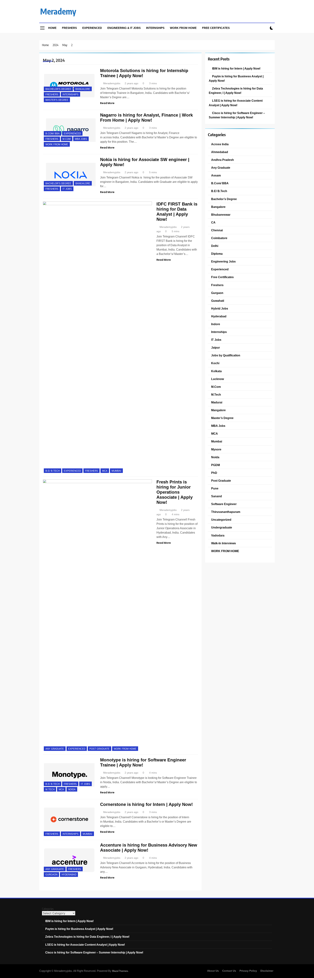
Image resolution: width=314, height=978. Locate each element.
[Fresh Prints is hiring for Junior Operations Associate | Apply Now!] (97, 615)
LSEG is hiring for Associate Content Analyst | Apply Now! (85, 944)
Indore (215, 324)
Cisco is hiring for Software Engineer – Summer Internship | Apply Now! (94, 952)
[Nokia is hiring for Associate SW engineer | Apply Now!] (69, 174)
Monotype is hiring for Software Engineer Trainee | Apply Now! (143, 762)
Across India (220, 144)
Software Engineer (224, 504)
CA (213, 222)
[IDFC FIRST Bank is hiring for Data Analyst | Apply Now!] (97, 338)
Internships (155, 27)
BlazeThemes (120, 970)
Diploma (217, 253)
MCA (104, 470)
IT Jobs (67, 189)
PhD (214, 472)
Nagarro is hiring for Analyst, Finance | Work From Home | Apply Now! (146, 118)
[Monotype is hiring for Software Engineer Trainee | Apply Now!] (69, 774)
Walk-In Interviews (223, 543)
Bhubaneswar (220, 214)
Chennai (217, 230)
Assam (216, 175)
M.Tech (50, 789)
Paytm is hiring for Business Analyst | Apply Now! (79, 928)
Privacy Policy (248, 970)
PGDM (215, 465)
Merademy (58, 11)
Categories (48, 909)
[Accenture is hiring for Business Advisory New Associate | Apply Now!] (69, 860)
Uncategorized (221, 519)
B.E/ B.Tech (52, 470)
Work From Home (183, 27)
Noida (72, 789)
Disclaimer (266, 970)
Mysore (216, 449)
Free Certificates (216, 27)
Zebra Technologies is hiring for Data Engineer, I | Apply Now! (87, 936)
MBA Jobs (81, 139)
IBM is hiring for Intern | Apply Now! (236, 68)
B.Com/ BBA (52, 133)
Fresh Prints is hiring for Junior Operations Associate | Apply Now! (174, 492)
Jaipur (215, 347)
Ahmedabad (219, 152)
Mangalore (218, 410)
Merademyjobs (111, 83)
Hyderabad (69, 874)
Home (52, 27)
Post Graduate (99, 748)
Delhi (214, 245)
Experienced (92, 27)
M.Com (67, 139)
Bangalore (82, 89)
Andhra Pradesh (222, 159)
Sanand (216, 496)
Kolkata (216, 371)
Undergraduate (221, 527)
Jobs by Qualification (225, 355)
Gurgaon (51, 874)
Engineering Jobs (223, 261)
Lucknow (217, 379)
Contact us (229, 970)
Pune (214, 488)
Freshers (69, 27)
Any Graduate (54, 748)
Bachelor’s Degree (58, 89)
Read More (107, 103)
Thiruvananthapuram (225, 511)
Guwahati (217, 300)
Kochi (215, 363)
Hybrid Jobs (219, 308)
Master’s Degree (56, 100)
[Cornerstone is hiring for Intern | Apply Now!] (69, 819)
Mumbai (116, 470)
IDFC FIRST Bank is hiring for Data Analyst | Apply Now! (176, 212)
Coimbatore (219, 238)
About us (213, 970)
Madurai (216, 402)
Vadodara (217, 535)
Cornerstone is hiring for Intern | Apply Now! (146, 804)
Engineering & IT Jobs (124, 27)
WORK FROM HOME (56, 144)
